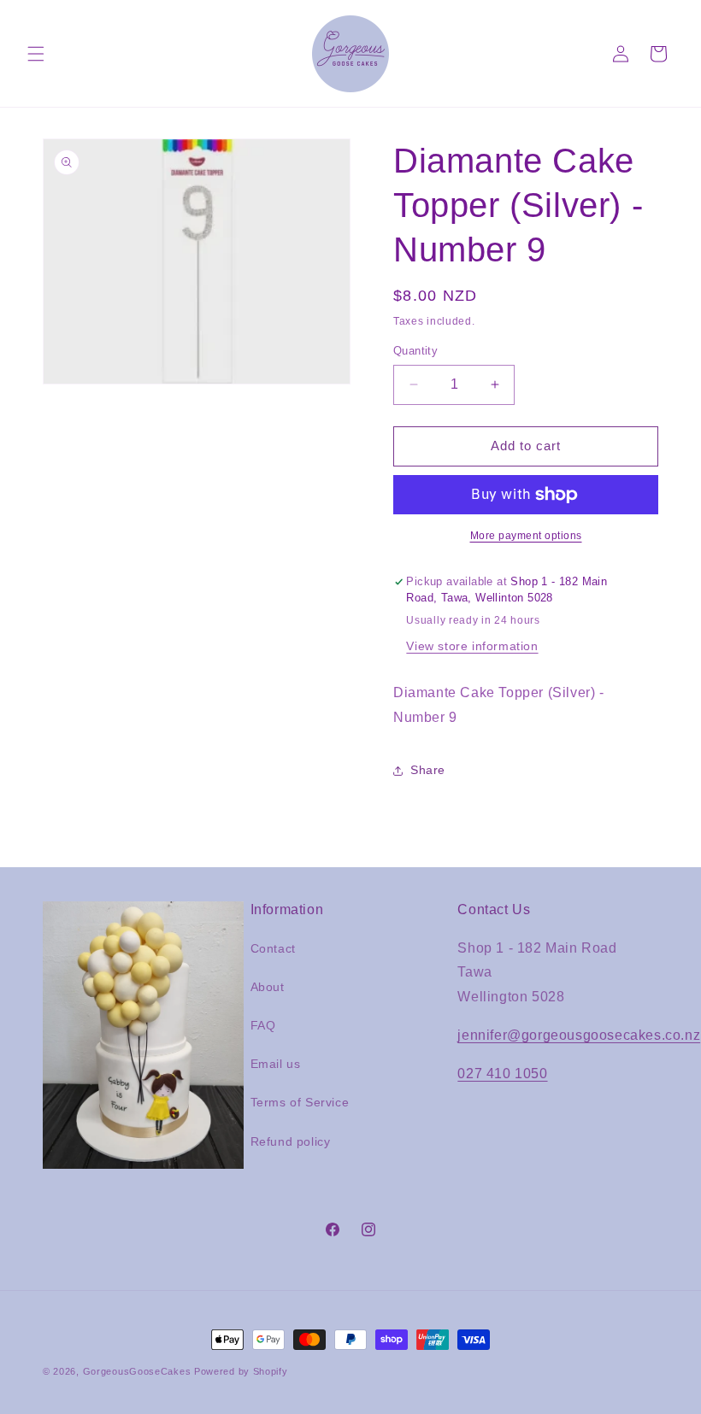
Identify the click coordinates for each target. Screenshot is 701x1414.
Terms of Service (300, 1102)
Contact (273, 948)
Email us (275, 1064)
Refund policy (290, 1141)
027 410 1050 (502, 1073)
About (267, 987)
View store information (472, 646)
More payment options (526, 536)
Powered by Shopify (241, 1371)
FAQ (263, 1025)
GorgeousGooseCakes (137, 1371)
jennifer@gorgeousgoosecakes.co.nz (578, 1035)
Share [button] (427, 770)
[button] (36, 54)
